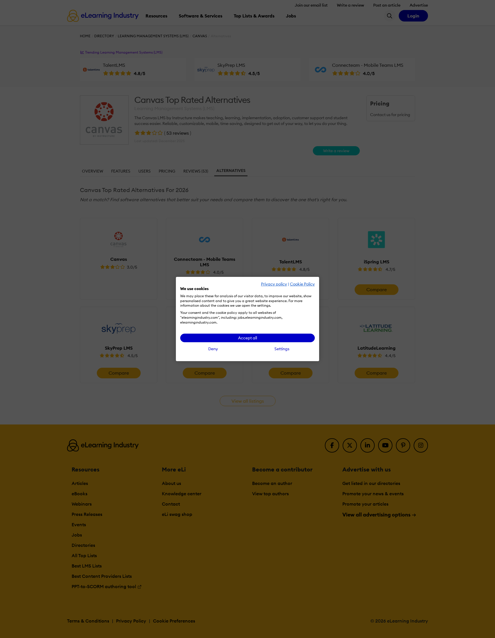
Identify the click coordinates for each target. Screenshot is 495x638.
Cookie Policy (302, 284)
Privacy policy (274, 284)
